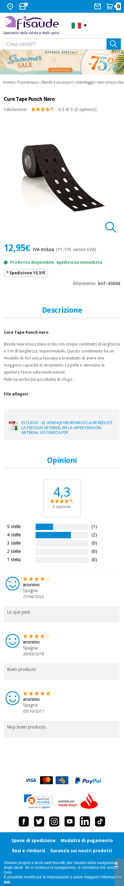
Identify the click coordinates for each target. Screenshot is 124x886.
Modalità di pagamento (87, 840)
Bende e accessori (57, 82)
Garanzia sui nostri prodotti (81, 850)
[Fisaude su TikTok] (100, 821)
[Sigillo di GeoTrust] (38, 801)
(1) (94, 526)
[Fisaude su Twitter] (39, 821)
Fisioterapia (27, 82)
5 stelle (14, 526)
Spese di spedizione (33, 840)
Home (8, 82)
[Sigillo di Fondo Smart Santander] (79, 801)
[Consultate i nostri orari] (24, 6)
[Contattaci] (98, 6)
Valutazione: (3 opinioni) (50, 109)
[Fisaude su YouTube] (70, 821)
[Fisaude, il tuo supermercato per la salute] (32, 25)
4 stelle (14, 534)
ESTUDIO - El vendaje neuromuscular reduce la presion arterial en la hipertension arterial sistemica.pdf (66, 427)
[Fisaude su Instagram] (54, 821)
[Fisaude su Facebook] (24, 821)
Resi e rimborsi (28, 850)
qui (7, 882)
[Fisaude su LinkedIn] (85, 821)
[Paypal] (88, 781)
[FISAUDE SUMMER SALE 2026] (62, 62)
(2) (94, 534)
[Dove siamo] (11, 6)
